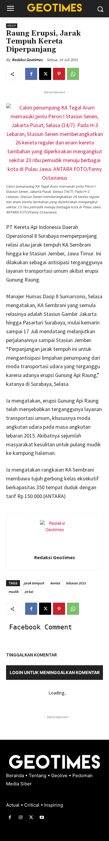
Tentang (38, 775)
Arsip (11, 26)
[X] (45, 74)
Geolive (60, 775)
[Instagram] (20, 817)
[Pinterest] (59, 74)
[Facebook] (31, 74)
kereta (55, 583)
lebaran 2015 (76, 583)
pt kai (29, 591)
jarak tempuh (34, 583)
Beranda (15, 775)
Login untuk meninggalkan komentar (55, 672)
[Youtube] (42, 817)
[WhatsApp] (73, 74)
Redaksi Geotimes (27, 59)
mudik (13, 591)
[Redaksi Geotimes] (54, 534)
